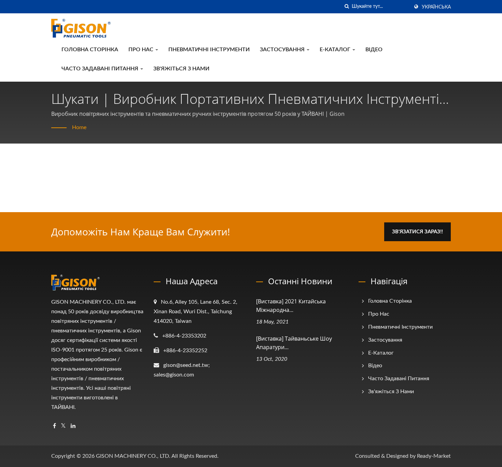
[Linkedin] (73, 426)
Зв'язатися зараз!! (417, 231)
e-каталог (336, 49)
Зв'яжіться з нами (181, 68)
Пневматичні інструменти (209, 49)
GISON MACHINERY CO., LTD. (133, 456)
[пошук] (346, 6)
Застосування (283, 49)
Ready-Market (434, 456)
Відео (373, 49)
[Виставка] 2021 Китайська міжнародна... (291, 306)
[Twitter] (63, 426)
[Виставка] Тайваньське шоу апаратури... (294, 343)
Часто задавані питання (100, 68)
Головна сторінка (89, 49)
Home (79, 127)
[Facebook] (54, 426)
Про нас (141, 49)
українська (436, 7)
